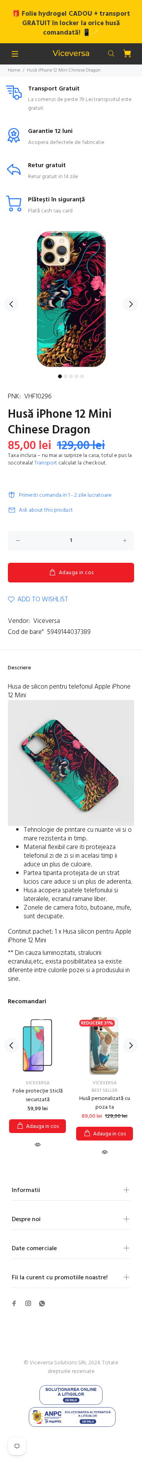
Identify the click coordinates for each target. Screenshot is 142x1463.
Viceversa (46, 621)
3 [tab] (71, 376)
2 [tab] (65, 376)
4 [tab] (76, 376)
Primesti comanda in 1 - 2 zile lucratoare (65, 495)
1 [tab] (60, 376)
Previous (11, 304)
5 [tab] (82, 376)
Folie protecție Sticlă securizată (38, 1095)
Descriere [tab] (19, 668)
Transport (45, 463)
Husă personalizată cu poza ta (104, 1103)
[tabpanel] (71, 299)
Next (130, 304)
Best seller (105, 1090)
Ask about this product (46, 510)
